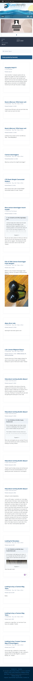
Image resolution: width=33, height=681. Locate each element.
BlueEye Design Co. (16, 675)
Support (6, 677)
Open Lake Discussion (11, 380)
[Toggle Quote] (7, 217)
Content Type (7, 51)
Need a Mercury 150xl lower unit (15, 102)
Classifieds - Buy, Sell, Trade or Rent (14, 103)
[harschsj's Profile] (16, 34)
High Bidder (23, 217)
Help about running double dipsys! (16, 379)
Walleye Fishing (25, 672)
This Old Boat (9, 69)
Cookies (20, 669)
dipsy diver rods (10, 323)
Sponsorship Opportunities (15, 677)
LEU (6, 1)
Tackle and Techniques (11, 211)
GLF (8, 1)
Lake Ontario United (14, 670)
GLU (13, 1)
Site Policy (6, 674)
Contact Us (14, 669)
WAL (11, 1)
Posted (8, 71)
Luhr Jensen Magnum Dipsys (14, 349)
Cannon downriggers (12, 154)
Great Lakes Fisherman (14, 672)
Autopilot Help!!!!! (11, 67)
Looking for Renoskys (12, 541)
